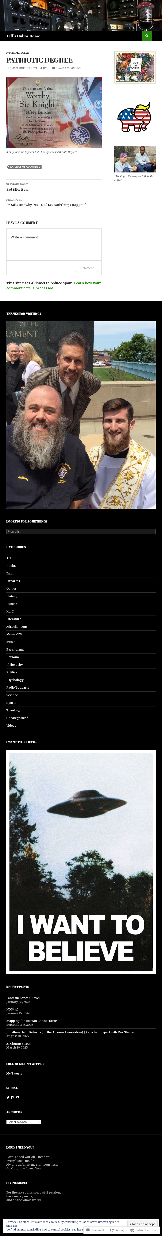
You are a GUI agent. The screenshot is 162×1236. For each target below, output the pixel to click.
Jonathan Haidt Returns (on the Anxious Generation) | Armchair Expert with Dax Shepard (71, 1032)
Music (10, 642)
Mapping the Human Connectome (31, 1021)
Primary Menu (157, 36)
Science (12, 695)
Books (11, 566)
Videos (11, 725)
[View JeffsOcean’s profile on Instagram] (13, 1097)
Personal (22, 52)
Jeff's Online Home (23, 35)
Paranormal (15, 649)
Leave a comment (68, 68)
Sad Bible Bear (17, 187)
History (11, 596)
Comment (87, 268)
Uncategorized (17, 718)
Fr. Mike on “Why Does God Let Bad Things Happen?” (46, 202)
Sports (11, 703)
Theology (13, 710)
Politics (11, 672)
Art (8, 558)
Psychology (15, 680)
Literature (13, 619)
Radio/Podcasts (17, 687)
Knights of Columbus (25, 166)
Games (11, 589)
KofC (10, 611)
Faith (10, 52)
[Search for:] (81, 532)
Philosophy (14, 665)
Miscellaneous (16, 627)
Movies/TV (14, 634)
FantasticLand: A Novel (23, 998)
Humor (11, 604)
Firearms (13, 581)
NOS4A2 (12, 1009)
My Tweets (14, 1073)
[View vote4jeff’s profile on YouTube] (17, 1097)
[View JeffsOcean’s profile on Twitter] (8, 1097)
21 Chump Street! (18, 1044)
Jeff (46, 68)
